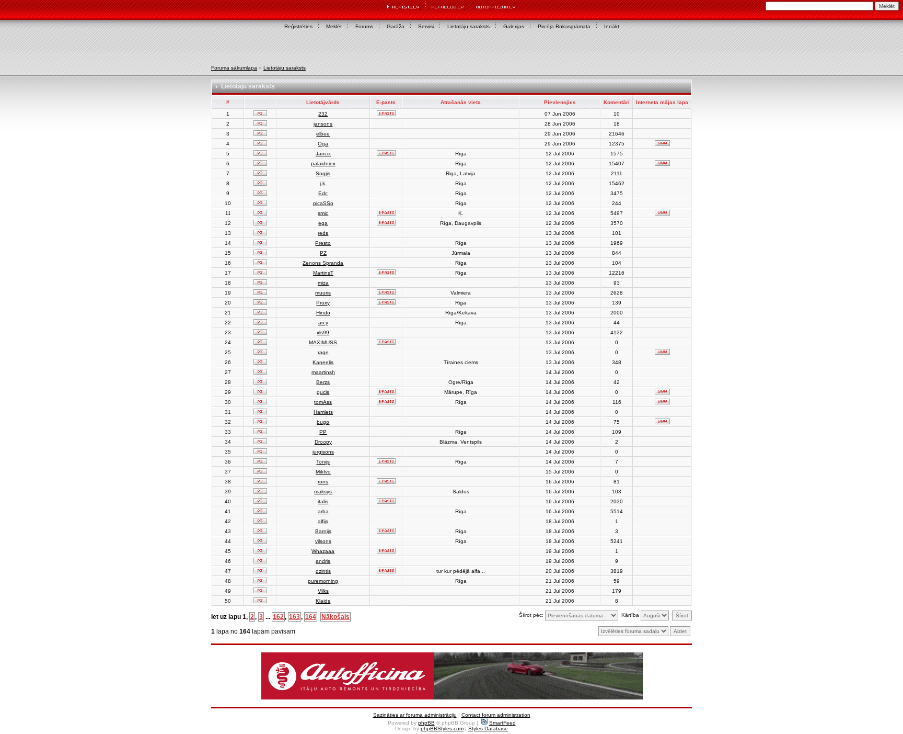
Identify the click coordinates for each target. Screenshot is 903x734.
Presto (323, 243)
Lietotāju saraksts (468, 26)
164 (310, 616)
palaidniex (323, 163)
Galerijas (513, 26)
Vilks (323, 591)
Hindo (323, 312)
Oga (323, 143)
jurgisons (323, 452)
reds (323, 233)
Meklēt (334, 26)
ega (323, 223)
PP (323, 432)
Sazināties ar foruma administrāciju (415, 715)
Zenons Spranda (323, 263)
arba (323, 511)
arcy (323, 322)
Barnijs (323, 531)
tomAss (323, 402)
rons (323, 481)
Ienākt (611, 26)
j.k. (323, 183)
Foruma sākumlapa (234, 68)
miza (323, 283)
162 (278, 616)
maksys (323, 491)
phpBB (426, 723)
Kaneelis (322, 362)
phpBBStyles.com (442, 728)
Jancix (323, 153)
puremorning (323, 581)
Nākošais (335, 616)
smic (323, 213)
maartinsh (323, 372)
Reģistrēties (298, 26)
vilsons (323, 541)
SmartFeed (502, 723)
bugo (323, 422)
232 (323, 114)
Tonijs (323, 462)
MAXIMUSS (323, 342)
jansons (323, 124)
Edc (323, 193)
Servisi (426, 26)
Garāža (395, 26)
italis (323, 501)
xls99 (323, 332)
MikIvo (323, 472)
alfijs (323, 521)
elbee (323, 134)
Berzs (323, 382)
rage (323, 352)
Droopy (323, 442)
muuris (323, 293)
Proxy (323, 303)
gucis (323, 392)
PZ (323, 253)
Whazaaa (322, 551)
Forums (364, 26)
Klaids (323, 601)
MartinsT (323, 273)
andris (323, 561)
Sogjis (323, 173)
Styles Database (488, 728)
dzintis (323, 571)
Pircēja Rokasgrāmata (564, 26)
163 (294, 616)
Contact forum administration (495, 715)
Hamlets (323, 412)
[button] (452, 676)
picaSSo (323, 203)
